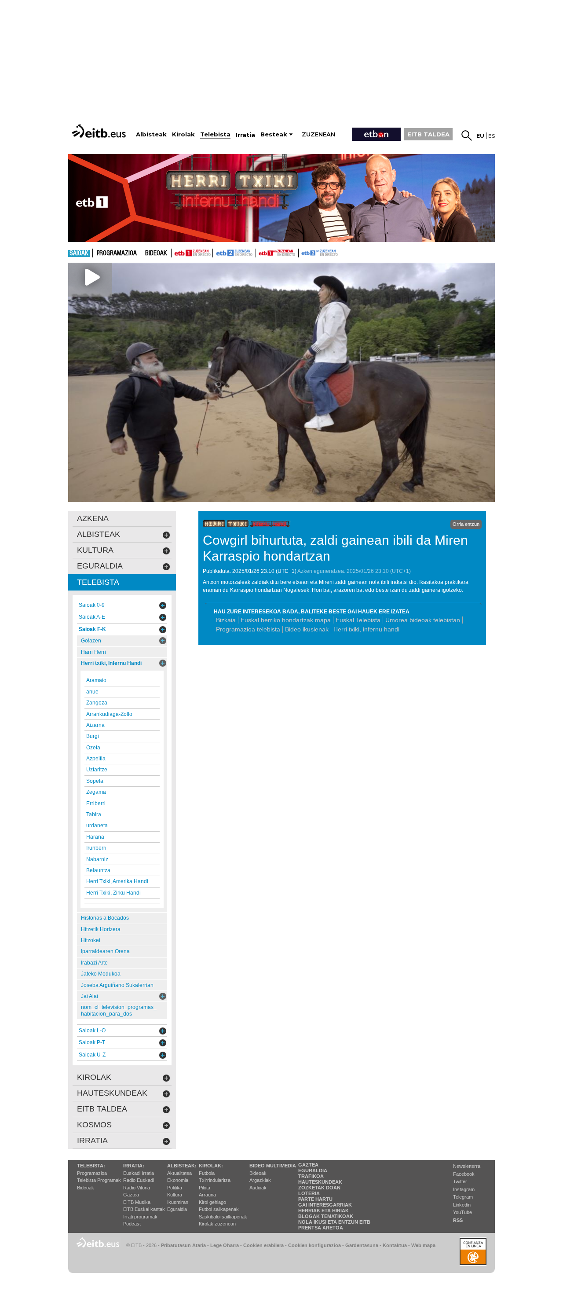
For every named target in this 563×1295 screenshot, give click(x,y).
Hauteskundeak (320, 1182)
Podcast (132, 1223)
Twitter (460, 1181)
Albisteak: (182, 1165)
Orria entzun (466, 524)
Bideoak (156, 253)
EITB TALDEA (428, 134)
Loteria (309, 1193)
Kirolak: (211, 1165)
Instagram (464, 1189)
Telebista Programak (99, 1180)
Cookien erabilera (263, 1245)
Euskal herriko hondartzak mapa (286, 620)
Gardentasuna (361, 1245)
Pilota (204, 1187)
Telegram (463, 1197)
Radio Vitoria (136, 1187)
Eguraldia (177, 1209)
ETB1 (192, 253)
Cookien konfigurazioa (314, 1245)
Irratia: (133, 1165)
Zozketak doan (319, 1187)
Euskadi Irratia (138, 1173)
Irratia (92, 1140)
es (491, 135)
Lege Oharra (224, 1245)
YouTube (462, 1212)
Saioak (78, 253)
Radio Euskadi (138, 1180)
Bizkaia (226, 620)
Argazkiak (260, 1180)
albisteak (98, 534)
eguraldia (100, 565)
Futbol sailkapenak (219, 1209)
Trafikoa (311, 1176)
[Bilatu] (466, 135)
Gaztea (131, 1194)
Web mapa (423, 1245)
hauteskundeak (112, 1093)
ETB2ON (302, 252)
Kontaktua (395, 1245)
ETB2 (234, 253)
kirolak (94, 1077)
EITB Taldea (102, 1108)
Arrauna (207, 1194)
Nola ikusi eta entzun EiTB (334, 1222)
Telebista (98, 582)
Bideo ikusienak (307, 629)
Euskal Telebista (358, 620)
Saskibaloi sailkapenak (223, 1216)
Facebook (464, 1174)
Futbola (207, 1173)
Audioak (258, 1187)
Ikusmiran (177, 1202)
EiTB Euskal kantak (144, 1209)
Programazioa (117, 253)
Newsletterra (466, 1166)
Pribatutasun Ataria (183, 1245)
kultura (95, 550)
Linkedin (462, 1204)
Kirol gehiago (212, 1202)
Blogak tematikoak (325, 1216)
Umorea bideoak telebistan (422, 620)
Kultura (174, 1194)
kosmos (94, 1124)
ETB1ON (260, 252)
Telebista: (91, 1165)
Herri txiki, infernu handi (366, 629)
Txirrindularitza (214, 1180)
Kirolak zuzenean (217, 1223)
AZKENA (93, 518)
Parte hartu (315, 1199)
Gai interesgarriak (325, 1204)
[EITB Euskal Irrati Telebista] (100, 131)
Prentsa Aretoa (320, 1227)
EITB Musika (136, 1202)
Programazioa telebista (248, 629)
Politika (174, 1187)
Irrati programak (140, 1216)
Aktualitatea (179, 1173)
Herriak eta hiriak (323, 1210)
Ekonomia (177, 1180)
